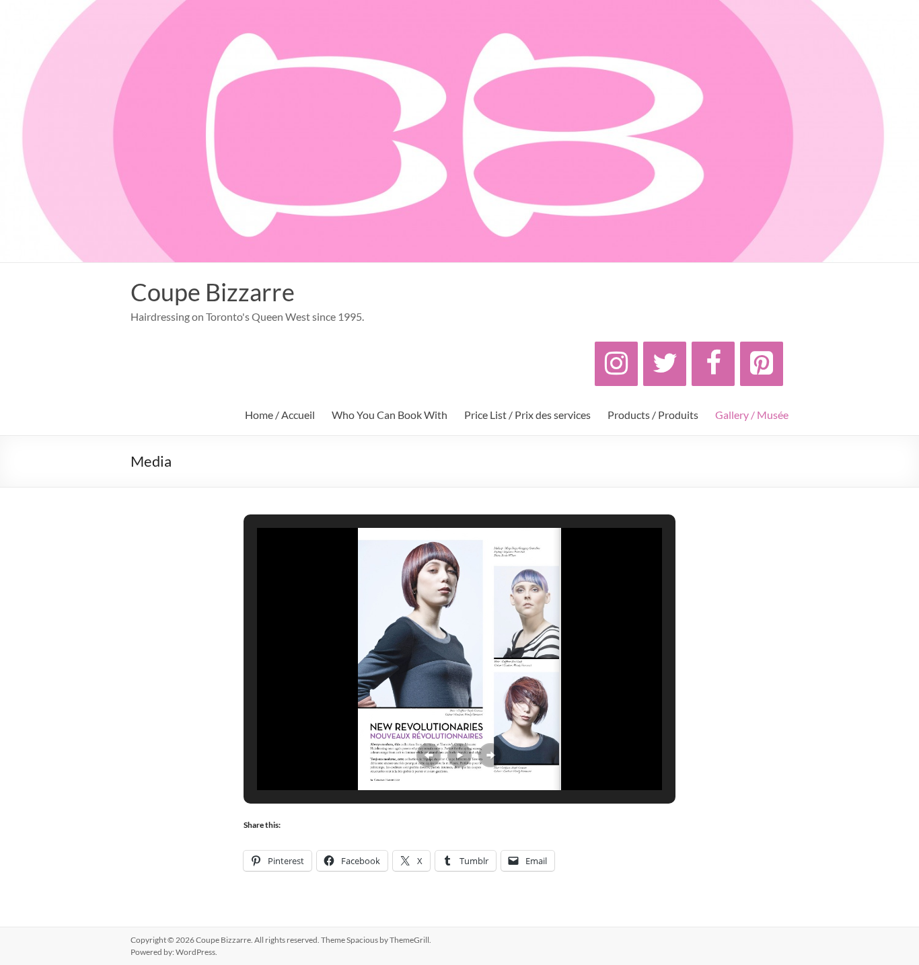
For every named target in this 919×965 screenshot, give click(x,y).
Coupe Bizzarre (213, 292)
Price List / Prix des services (527, 414)
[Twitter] (664, 364)
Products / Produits (653, 414)
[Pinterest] (761, 364)
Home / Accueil (280, 414)
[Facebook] (713, 364)
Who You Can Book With (389, 414)
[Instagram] (616, 364)
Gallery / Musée (751, 414)
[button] (428, 755)
